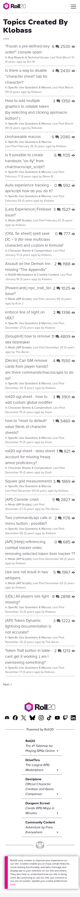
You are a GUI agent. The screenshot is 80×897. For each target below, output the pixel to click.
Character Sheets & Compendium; (30, 250)
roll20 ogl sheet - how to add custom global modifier (28, 400)
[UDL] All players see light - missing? (28, 599)
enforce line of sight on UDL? (25, 315)
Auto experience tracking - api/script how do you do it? (29, 188)
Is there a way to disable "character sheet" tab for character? (26, 76)
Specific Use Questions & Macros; (30, 87)
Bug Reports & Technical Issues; (28, 57)
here (12, 884)
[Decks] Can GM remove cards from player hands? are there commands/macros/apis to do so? (39, 369)
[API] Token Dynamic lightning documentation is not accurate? (28, 626)
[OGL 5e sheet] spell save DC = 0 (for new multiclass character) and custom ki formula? (34, 239)
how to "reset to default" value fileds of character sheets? (26, 427)
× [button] (76, 860)
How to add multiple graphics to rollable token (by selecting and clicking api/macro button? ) (36, 109)
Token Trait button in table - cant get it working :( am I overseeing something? (29, 656)
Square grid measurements (28, 481)
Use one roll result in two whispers (26, 575)
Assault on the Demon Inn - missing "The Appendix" (29, 267)
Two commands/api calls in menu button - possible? (28, 521)
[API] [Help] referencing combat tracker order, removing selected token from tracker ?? (40, 548)
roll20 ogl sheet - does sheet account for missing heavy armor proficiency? (30, 457)
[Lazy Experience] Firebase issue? (28, 212)
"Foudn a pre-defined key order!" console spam (27, 49)
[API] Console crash (22, 499)
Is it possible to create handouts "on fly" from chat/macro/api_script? (25, 161)
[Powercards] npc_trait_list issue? (28, 291)
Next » (7, 684)
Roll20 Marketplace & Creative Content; (33, 274)
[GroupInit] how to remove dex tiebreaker (27, 339)
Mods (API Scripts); (20, 220)
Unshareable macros (23, 137)
